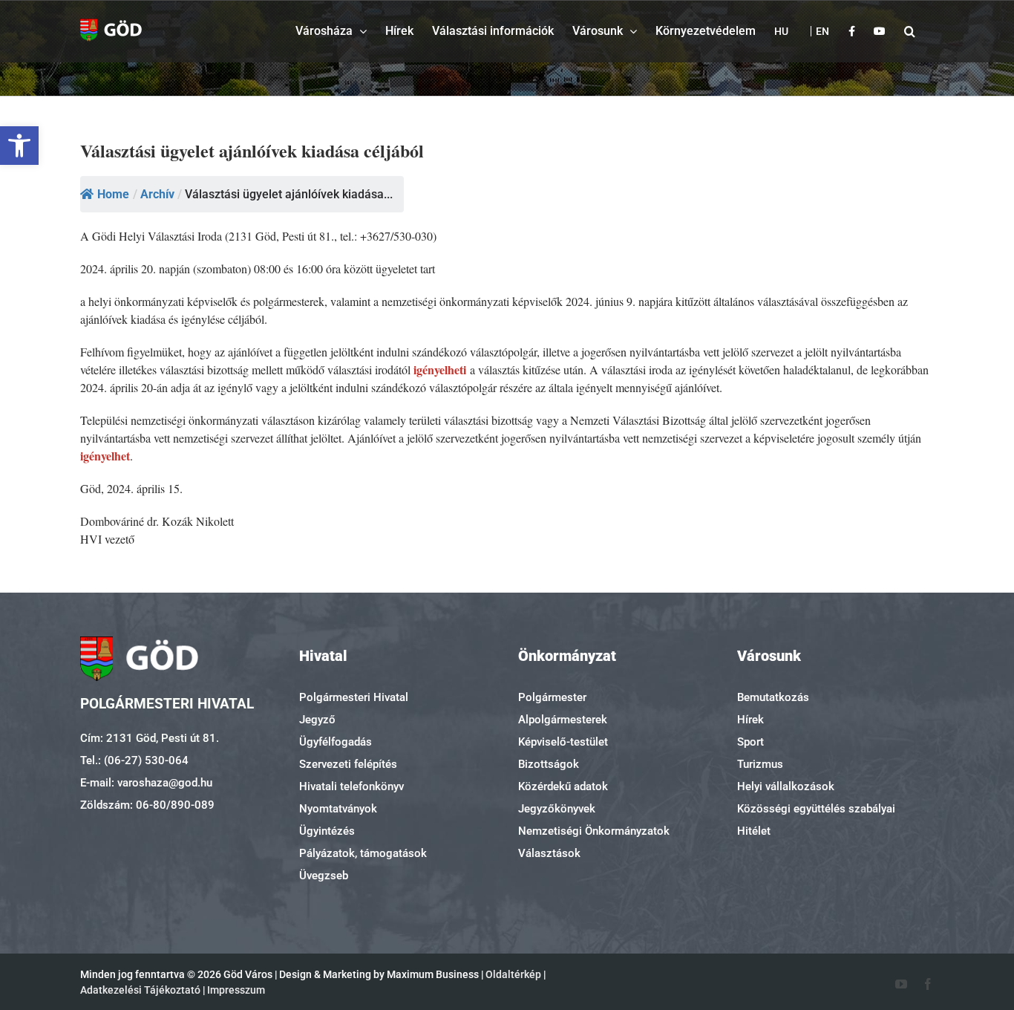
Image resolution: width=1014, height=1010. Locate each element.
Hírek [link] (750, 719)
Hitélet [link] (754, 831)
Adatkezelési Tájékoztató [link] (140, 990)
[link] (19, 145)
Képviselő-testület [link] (563, 742)
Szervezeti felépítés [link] (348, 764)
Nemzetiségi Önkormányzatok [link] (594, 831)
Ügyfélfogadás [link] (335, 742)
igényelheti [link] (439, 369)
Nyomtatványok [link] (338, 808)
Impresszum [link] (236, 990)
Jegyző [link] (317, 719)
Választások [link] (549, 853)
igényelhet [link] (105, 455)
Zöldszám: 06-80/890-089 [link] (147, 805)
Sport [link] (750, 742)
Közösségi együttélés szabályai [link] (816, 808)
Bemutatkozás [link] (773, 697)
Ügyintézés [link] (327, 831)
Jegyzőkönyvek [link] (556, 808)
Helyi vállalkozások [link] (785, 786)
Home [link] (113, 194)
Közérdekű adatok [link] (563, 786)
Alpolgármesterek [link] (562, 719)
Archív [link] (157, 194)
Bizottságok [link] (548, 764)
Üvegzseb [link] (323, 875)
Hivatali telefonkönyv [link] (351, 786)
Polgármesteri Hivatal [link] (353, 697)
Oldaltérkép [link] (513, 974)
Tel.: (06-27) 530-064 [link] (134, 760)
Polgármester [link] (552, 697)
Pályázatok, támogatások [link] (363, 853)
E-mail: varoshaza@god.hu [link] (146, 782)
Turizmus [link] (760, 764)
